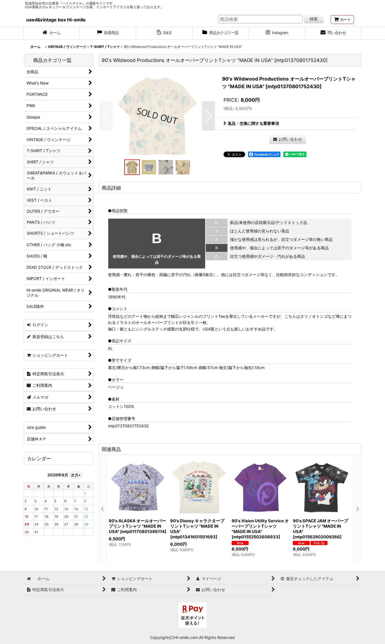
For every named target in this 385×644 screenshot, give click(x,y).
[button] (106, 115)
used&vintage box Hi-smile (56, 20)
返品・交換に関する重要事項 (253, 123)
